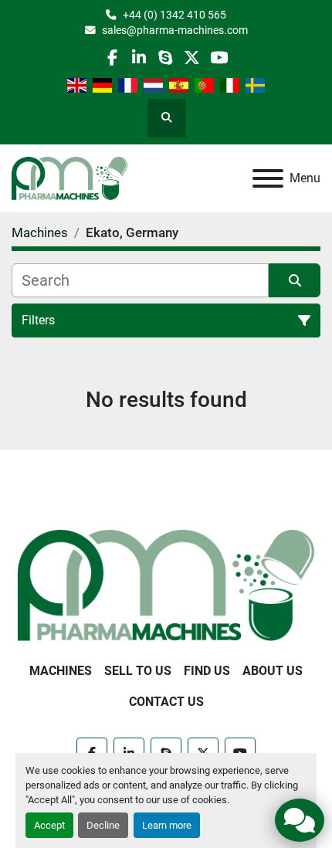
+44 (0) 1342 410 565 (174, 14)
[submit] (294, 280)
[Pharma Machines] (166, 584)
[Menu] (267, 178)
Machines (60, 670)
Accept (49, 825)
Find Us (207, 670)
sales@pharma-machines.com (175, 30)
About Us (272, 670)
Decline (103, 825)
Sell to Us (137, 670)
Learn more (166, 825)
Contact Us (166, 701)
